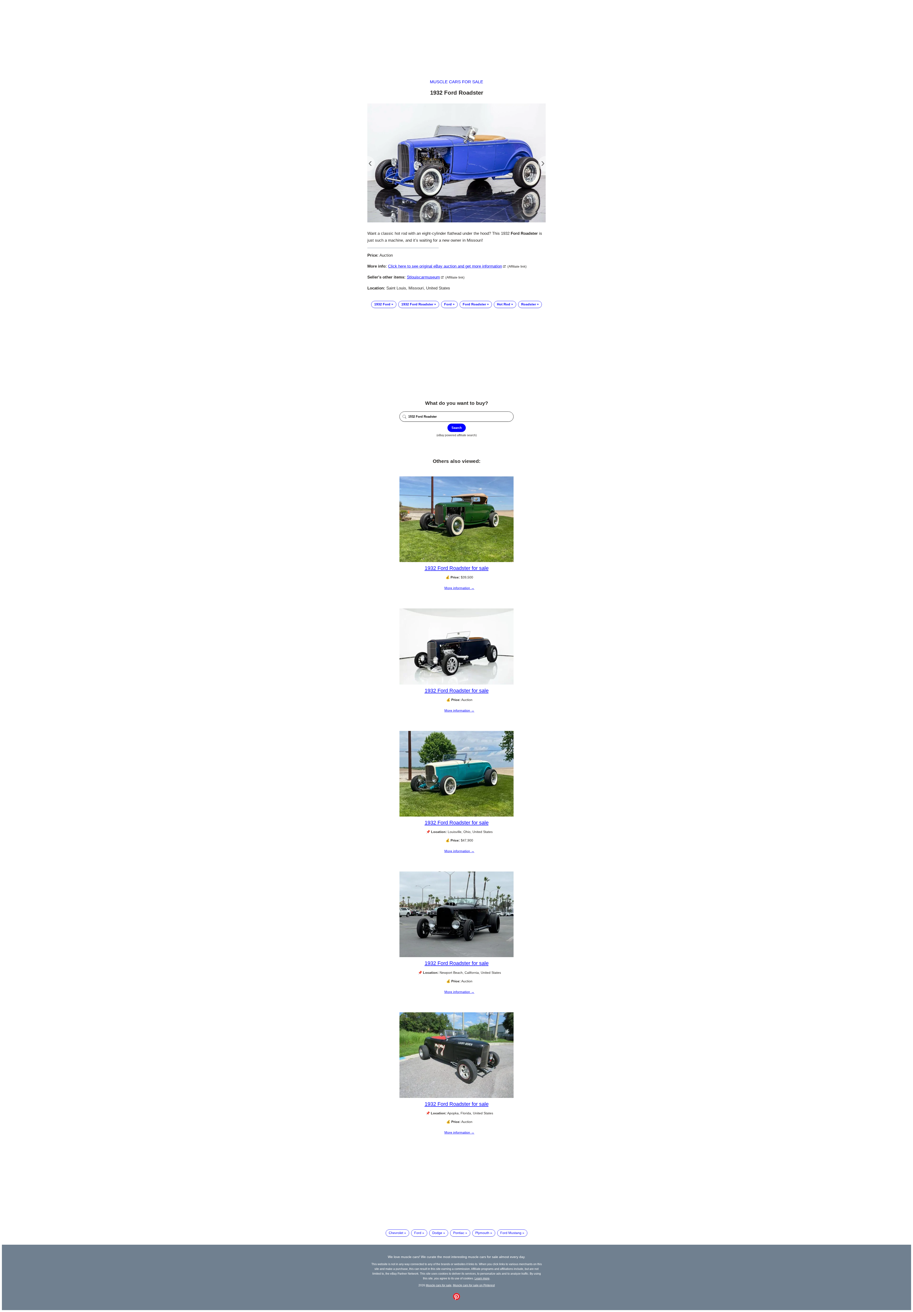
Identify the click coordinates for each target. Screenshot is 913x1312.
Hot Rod (503, 304)
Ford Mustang (510, 1233)
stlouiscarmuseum (423, 277)
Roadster (528, 304)
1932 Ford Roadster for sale (457, 568)
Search (457, 428)
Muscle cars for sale (456, 81)
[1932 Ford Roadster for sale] (456, 561)
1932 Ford (382, 304)
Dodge (437, 1233)
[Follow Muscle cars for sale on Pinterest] (456, 1299)
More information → (459, 588)
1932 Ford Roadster (417, 304)
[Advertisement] (456, 35)
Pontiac (458, 1233)
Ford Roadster (474, 304)
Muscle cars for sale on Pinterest (474, 1285)
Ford (448, 304)
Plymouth (482, 1233)
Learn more (482, 1278)
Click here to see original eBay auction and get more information (445, 266)
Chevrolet (396, 1233)
